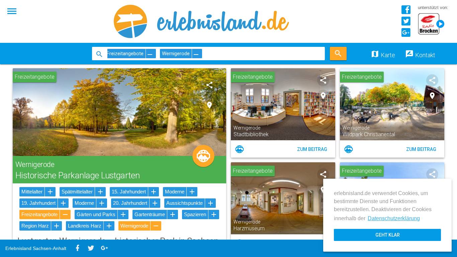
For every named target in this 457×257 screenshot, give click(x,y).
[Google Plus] (405, 34)
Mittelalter (31, 191)
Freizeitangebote (39, 214)
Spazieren (195, 214)
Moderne (174, 191)
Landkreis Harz (84, 226)
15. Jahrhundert (129, 191)
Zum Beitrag (312, 149)
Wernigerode (134, 226)
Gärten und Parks (96, 214)
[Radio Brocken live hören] (433, 24)
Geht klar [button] (387, 235)
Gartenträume (149, 214)
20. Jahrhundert (130, 203)
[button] (12, 11)
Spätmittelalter (77, 191)
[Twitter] (405, 23)
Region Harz (35, 226)
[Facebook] (405, 12)
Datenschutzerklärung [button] (394, 218)
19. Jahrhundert (38, 203)
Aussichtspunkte (184, 203)
